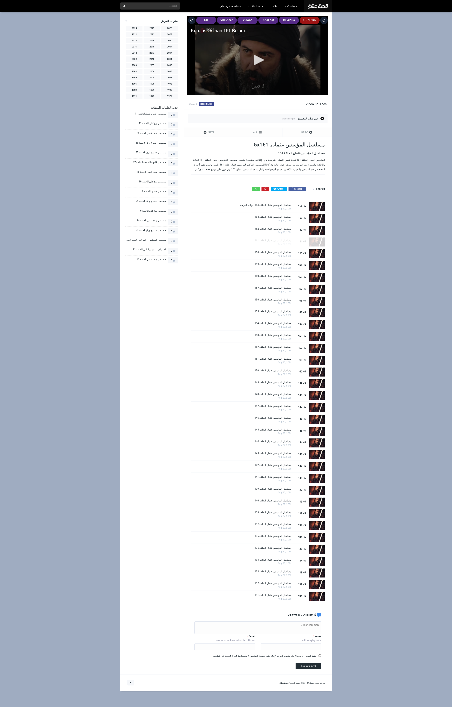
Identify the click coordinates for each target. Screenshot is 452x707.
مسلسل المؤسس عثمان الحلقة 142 (273, 465)
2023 (169, 34)
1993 (169, 90)
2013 (151, 53)
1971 (134, 96)
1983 (134, 90)
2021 (134, 34)
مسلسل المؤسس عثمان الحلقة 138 (273, 512)
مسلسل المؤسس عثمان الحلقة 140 (273, 500)
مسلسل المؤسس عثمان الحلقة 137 (273, 524)
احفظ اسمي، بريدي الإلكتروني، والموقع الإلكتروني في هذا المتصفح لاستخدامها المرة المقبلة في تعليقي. (265, 655)
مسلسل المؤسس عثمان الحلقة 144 (273, 441)
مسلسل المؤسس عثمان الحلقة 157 (273, 287)
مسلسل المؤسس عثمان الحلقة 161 (273, 240)
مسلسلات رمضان (230, 6)
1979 (169, 96)
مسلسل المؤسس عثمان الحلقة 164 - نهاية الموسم (265, 205)
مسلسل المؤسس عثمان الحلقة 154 (273, 323)
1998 (169, 83)
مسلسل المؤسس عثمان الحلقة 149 (273, 382)
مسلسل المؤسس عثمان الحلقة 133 (273, 571)
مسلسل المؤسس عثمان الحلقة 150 (273, 370)
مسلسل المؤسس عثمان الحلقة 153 (273, 335)
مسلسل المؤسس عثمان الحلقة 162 (273, 228)
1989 (151, 90)
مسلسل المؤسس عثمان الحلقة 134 (273, 559)
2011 (169, 59)
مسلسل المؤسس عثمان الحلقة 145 (273, 429)
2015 (134, 46)
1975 (151, 96)
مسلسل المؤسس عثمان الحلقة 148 (273, 394)
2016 (151, 46)
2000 (151, 77)
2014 (169, 53)
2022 (151, 34)
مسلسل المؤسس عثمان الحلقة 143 (273, 453)
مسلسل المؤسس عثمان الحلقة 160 (273, 252)
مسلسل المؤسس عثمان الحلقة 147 (273, 406)
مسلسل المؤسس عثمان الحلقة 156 (273, 299)
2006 (134, 65)
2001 (169, 77)
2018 (134, 40)
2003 (134, 71)
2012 (134, 53)
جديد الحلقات (255, 6)
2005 (169, 71)
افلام (275, 6)
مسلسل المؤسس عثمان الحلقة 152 (273, 346)
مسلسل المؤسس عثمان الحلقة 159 (273, 264)
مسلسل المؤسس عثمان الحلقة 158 (273, 276)
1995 (134, 83)
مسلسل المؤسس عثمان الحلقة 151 (273, 358)
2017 (169, 46)
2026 (169, 28)
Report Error (206, 104)
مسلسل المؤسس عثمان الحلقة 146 (273, 417)
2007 (151, 65)
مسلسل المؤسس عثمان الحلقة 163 (273, 216)
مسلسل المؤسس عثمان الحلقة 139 (273, 488)
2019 (151, 40)
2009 (134, 59)
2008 (169, 65)
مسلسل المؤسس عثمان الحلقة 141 (273, 477)
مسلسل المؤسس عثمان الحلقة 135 (273, 547)
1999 (134, 77)
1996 (151, 83)
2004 (151, 71)
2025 (151, 28)
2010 (151, 59)
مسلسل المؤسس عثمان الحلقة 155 (273, 311)
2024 (134, 28)
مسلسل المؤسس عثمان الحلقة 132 (273, 583)
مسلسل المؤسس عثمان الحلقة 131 (273, 595)
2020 (169, 40)
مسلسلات (291, 6)
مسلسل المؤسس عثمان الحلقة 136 (273, 536)
